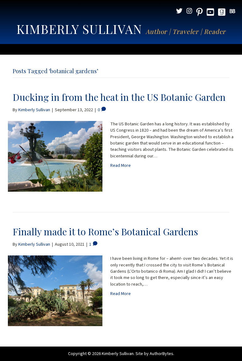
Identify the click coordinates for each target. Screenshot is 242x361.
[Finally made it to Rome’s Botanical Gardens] (55, 290)
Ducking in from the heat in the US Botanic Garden (119, 97)
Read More (120, 165)
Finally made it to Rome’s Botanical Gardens (105, 231)
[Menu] (121, 49)
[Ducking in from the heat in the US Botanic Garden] (55, 156)
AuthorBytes (161, 354)
